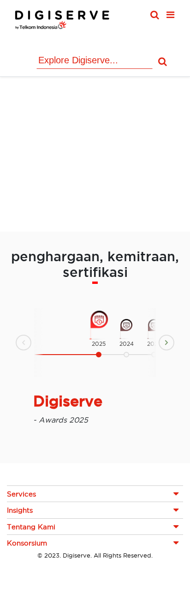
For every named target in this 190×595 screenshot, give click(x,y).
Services (21, 494)
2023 (154, 344)
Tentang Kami (31, 527)
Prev (16, 344)
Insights (20, 510)
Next (173, 341)
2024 (126, 344)
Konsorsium (27, 543)
